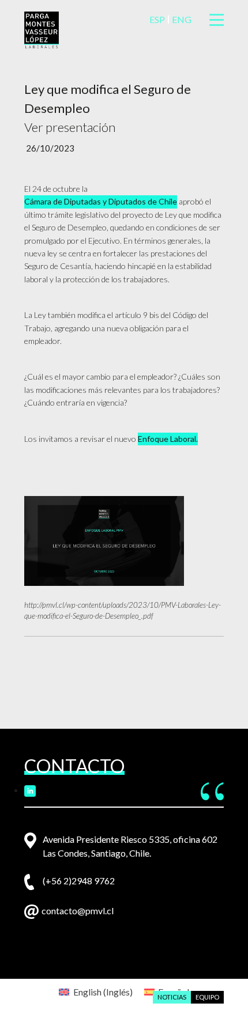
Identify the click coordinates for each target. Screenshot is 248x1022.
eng (181, 19)
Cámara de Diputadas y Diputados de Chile (100, 201)
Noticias (171, 997)
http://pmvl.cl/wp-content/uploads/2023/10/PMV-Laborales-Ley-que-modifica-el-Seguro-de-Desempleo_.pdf (122, 610)
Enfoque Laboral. (168, 439)
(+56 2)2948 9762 (79, 880)
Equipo (207, 997)
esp (157, 19)
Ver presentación (69, 127)
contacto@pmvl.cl (78, 910)
